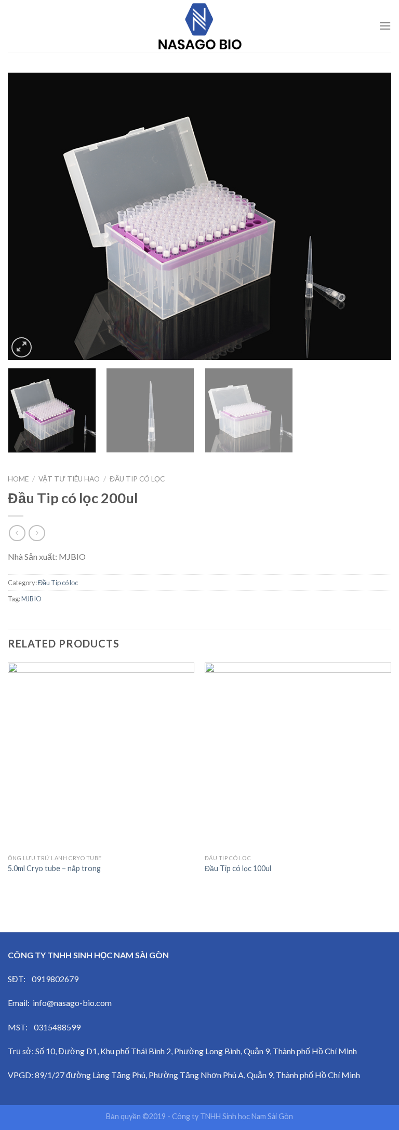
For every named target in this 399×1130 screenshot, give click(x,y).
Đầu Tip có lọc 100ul (238, 868)
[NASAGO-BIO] (199, 26)
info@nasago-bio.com (72, 1003)
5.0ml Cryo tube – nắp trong (54, 868)
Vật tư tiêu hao (69, 479)
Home (18, 479)
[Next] (370, 216)
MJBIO (31, 599)
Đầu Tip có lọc (137, 479)
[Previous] (28, 216)
